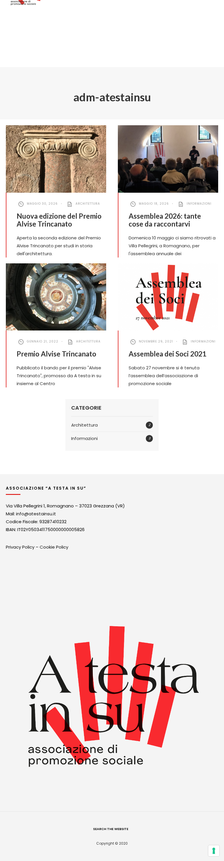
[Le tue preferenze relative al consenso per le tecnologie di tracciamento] (213, 850)
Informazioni (199, 203)
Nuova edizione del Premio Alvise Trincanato (59, 220)
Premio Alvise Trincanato (56, 353)
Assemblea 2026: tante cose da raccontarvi (165, 220)
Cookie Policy (54, 547)
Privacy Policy (20, 547)
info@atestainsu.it (36, 514)
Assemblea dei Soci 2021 (167, 353)
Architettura (88, 203)
